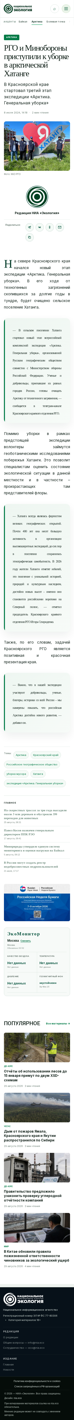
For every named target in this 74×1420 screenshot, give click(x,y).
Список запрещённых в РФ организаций (37, 1386)
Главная (8, 1364)
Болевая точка (56, 21)
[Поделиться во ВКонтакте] (40, 227)
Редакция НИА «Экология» (37, 213)
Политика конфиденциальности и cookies (37, 1381)
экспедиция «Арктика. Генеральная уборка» (35, 783)
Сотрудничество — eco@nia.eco (24, 1347)
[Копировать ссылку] (29, 237)
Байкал (23, 21)
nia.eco (18, 1398)
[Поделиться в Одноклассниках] (50, 227)
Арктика (37, 21)
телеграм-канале (52, 406)
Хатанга (38, 773)
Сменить (26, 941)
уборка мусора (16, 773)
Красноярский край (45, 754)
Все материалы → (58, 1023)
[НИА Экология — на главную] (18, 9)
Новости (8, 1369)
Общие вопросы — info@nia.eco (23, 1342)
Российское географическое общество (32, 764)
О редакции (10, 1337)
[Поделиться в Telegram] (29, 227)
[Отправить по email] (60, 227)
